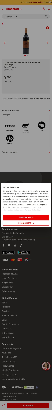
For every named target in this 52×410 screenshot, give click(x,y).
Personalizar (24, 223)
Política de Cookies (33, 210)
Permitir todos (26, 217)
